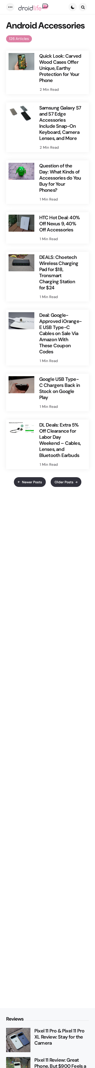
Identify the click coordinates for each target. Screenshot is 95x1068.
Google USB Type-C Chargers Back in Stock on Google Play (59, 388)
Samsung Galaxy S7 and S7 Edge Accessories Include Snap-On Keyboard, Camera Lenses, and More (60, 123)
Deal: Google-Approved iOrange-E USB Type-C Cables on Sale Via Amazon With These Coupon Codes (60, 333)
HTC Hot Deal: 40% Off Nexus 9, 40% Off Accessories (59, 224)
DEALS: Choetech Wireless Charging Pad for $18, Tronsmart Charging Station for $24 (58, 272)
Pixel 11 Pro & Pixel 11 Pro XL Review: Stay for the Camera (59, 1037)
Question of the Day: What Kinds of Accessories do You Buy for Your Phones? (60, 178)
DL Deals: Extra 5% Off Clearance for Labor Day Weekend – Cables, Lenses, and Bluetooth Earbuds (60, 440)
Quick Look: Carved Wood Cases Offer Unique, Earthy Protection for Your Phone (60, 68)
